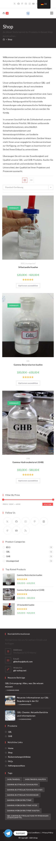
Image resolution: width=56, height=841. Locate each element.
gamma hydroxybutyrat (19, 800)
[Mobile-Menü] (51, 13)
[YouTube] (33, 3)
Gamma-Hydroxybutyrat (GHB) (28, 462)
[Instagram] (29, 3)
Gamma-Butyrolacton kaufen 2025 (25, 790)
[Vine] (7, 530)
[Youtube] (16, 530)
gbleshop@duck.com (23, 661)
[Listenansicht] (31, 180)
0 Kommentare (13, 690)
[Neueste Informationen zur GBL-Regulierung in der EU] (10, 701)
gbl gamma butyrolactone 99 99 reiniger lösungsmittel (27, 817)
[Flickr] (44, 521)
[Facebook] (18, 3)
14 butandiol (13, 779)
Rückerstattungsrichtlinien (19, 757)
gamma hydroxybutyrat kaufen (23, 810)
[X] (15, 3)
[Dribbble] (26, 3)
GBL (28, 361)
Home (10, 748)
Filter (47, 504)
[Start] (4, 39)
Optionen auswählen (28, 286)
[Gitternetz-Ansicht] (24, 180)
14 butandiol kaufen (28, 267)
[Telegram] (8, 833)
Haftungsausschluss (16, 765)
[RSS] (26, 530)
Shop (10, 39)
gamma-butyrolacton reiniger (23, 795)
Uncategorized (30, 263)
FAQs (10, 761)
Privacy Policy (47, 832)
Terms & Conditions (32, 832)
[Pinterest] (22, 3)
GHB (28, 458)
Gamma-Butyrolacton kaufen (28, 364)
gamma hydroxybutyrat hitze (22, 805)
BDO (22, 263)
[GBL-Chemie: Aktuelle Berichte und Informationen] (10, 715)
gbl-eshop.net (19, 670)
